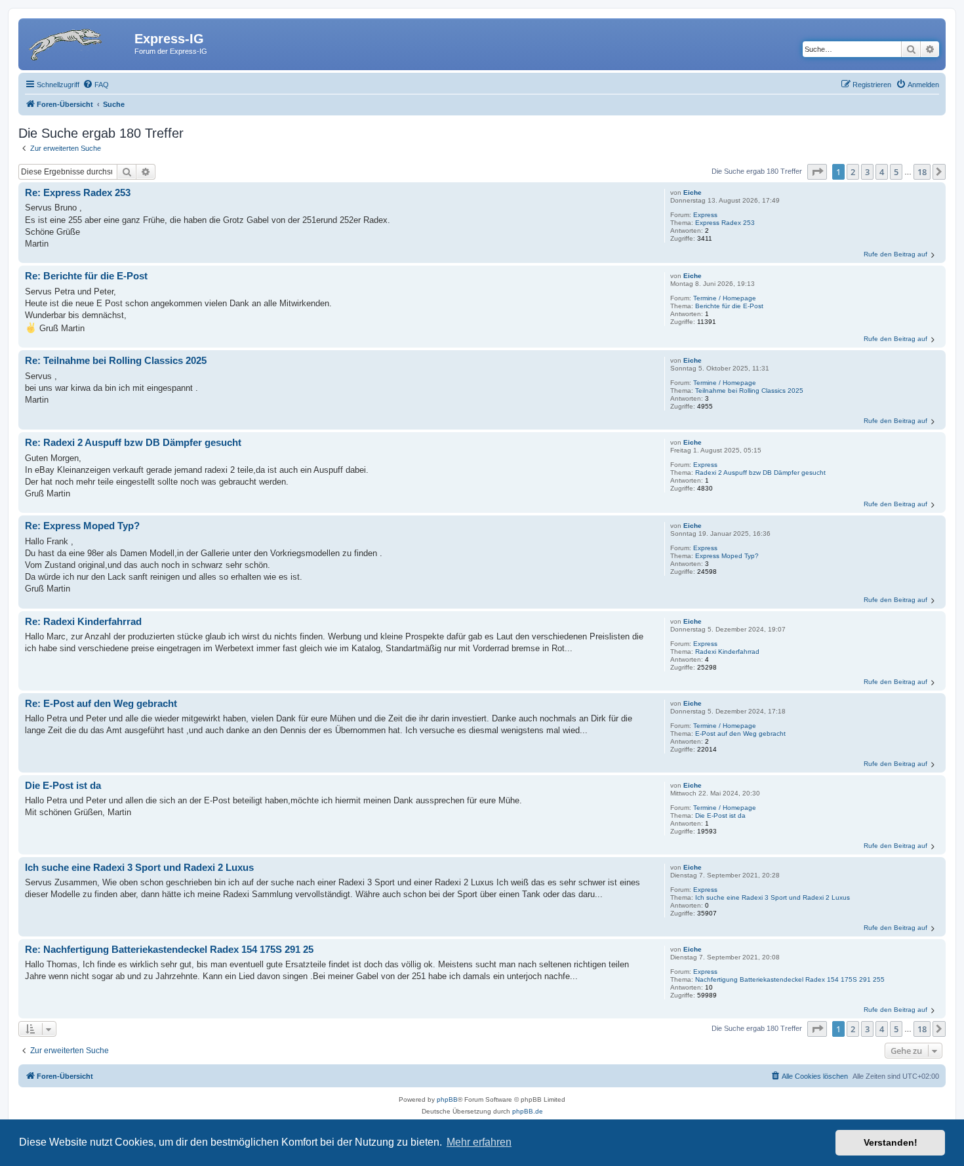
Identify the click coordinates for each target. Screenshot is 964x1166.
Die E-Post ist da (720, 815)
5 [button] (896, 172)
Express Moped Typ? (727, 555)
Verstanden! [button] (890, 1142)
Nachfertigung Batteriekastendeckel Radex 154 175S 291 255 (790, 979)
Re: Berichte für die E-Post (86, 275)
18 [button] (922, 172)
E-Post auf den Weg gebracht (740, 733)
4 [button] (881, 172)
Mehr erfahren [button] (479, 1142)
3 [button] (867, 172)
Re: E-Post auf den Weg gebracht (101, 703)
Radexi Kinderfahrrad (727, 651)
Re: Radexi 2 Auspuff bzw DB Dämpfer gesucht (133, 442)
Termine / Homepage (724, 298)
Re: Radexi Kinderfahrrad (83, 621)
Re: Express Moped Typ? (82, 525)
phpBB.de (527, 1111)
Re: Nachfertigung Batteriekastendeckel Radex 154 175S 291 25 (169, 949)
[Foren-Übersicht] (78, 43)
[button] (817, 172)
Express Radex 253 (725, 222)
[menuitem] (96, 84)
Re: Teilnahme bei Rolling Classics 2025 (116, 360)
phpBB (447, 1099)
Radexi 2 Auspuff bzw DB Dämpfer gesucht (760, 472)
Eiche (692, 192)
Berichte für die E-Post (729, 306)
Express (705, 214)
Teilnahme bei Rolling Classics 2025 (749, 390)
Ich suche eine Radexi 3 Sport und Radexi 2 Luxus (772, 897)
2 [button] (853, 172)
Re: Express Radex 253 (78, 192)
